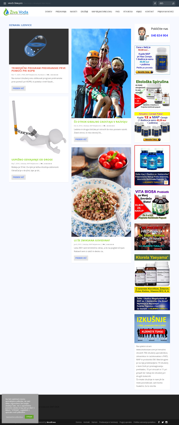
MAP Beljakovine (31, 75)
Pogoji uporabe (126, 422)
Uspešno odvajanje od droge (32, 159)
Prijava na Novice (166, 12)
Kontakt (149, 12)
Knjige (139, 12)
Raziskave (41, 75)
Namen (94, 422)
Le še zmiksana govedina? (92, 240)
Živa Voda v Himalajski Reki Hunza (37, 3)
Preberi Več (18, 88)
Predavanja (61, 12)
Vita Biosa (128, 12)
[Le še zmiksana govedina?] (101, 192)
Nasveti (73, 12)
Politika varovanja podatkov (144, 422)
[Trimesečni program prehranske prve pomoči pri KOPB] (39, 46)
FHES (118, 12)
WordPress (51, 422)
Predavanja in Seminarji (108, 422)
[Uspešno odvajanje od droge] (39, 126)
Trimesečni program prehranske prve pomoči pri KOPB (38, 69)
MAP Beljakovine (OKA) (102, 12)
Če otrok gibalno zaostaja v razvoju (100, 121)
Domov (48, 12)
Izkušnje (84, 12)
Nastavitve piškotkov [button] (14, 417)
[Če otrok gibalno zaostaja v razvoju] (101, 73)
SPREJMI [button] (29, 417)
